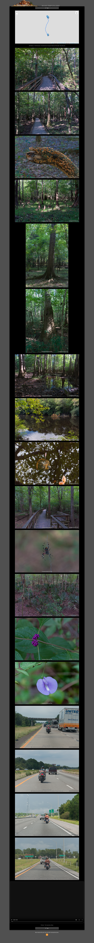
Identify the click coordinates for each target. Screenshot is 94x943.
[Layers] (76, 12)
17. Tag (46, 7)
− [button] (16, 14)
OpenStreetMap (60, 43)
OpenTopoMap (72, 43)
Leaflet (52, 43)
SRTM (64, 43)
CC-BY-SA (76, 43)
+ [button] (16, 12)
